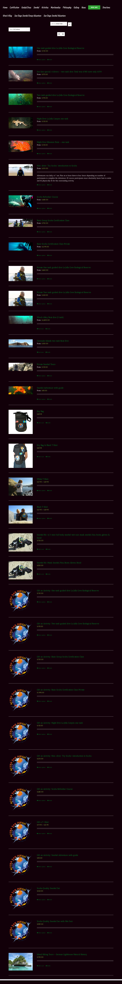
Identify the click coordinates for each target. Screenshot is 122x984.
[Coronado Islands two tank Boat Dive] (21, 343)
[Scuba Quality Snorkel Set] (21, 898)
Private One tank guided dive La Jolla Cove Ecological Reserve (64, 267)
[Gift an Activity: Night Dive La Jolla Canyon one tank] (21, 733)
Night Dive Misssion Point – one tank (53, 142)
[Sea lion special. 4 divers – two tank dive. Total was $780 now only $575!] (21, 75)
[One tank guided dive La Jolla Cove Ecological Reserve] (21, 52)
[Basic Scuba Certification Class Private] (21, 246)
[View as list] (63, 34)
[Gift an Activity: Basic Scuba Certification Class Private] (21, 700)
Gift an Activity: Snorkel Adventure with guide (57, 855)
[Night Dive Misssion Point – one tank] (21, 146)
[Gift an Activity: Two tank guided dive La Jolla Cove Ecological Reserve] (21, 634)
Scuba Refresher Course (47, 197)
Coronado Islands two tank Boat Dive (53, 341)
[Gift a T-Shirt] (21, 832)
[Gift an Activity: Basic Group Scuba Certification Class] (21, 667)
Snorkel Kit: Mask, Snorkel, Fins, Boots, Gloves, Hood (59, 562)
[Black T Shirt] (21, 514)
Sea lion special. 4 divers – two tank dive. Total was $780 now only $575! (69, 71)
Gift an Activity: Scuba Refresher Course (55, 789)
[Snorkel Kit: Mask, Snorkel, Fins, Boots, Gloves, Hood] (21, 570)
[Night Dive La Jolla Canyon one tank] (21, 122)
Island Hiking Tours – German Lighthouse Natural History (62, 954)
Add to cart (41, 422)
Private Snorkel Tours (46, 364)
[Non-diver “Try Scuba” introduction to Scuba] (21, 170)
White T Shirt (42, 479)
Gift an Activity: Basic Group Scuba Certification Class (60, 656)
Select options (41, 59)
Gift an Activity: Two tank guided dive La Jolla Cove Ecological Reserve (68, 623)
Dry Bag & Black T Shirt (47, 445)
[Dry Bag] (21, 422)
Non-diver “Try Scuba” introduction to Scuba (57, 165)
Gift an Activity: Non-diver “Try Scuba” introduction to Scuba (64, 756)
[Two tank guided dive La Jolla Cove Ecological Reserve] (21, 99)
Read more (41, 328)
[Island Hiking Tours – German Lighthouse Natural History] (21, 962)
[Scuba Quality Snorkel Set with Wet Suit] (21, 931)
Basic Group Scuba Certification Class (53, 220)
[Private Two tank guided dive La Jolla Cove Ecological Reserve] (21, 298)
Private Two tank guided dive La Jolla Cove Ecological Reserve (64, 292)
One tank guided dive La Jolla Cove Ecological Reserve (60, 48)
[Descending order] (70, 24)
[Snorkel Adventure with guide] (21, 390)
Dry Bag (40, 411)
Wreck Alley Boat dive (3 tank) (50, 317)
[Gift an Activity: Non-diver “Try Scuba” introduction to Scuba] (21, 766)
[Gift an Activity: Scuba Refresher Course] (21, 799)
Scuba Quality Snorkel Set (48, 888)
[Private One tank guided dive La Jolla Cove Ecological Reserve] (21, 273)
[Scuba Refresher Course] (21, 201)
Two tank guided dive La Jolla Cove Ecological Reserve (61, 95)
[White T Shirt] (21, 487)
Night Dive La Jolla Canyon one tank (52, 118)
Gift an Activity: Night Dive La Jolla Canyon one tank (60, 723)
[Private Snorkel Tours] (21, 367)
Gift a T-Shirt (43, 822)
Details (50, 59)
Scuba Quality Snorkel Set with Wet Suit (55, 921)
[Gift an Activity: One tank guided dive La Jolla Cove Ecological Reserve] (21, 601)
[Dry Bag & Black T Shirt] (21, 456)
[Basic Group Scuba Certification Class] (21, 223)
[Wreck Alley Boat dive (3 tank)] (21, 320)
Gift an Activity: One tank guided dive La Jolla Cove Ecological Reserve (68, 590)
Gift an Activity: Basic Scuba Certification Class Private (60, 690)
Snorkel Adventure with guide (50, 388)
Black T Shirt (42, 507)
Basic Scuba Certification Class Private (53, 244)
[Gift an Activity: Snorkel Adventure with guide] (21, 865)
